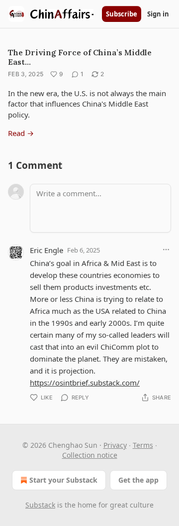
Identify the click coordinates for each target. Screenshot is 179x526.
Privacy (115, 445)
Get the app (138, 480)
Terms (143, 445)
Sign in (158, 13)
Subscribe (121, 13)
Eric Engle (46, 250)
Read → (21, 133)
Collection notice (89, 455)
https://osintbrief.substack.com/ (85, 383)
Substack (40, 505)
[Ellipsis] (166, 250)
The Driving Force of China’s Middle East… (80, 57)
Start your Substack (63, 480)
